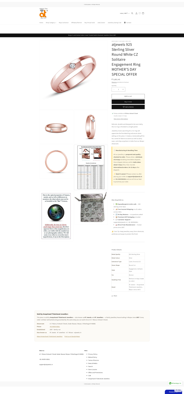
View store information (121, 119)
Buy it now (128, 102)
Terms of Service (93, 360)
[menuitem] (41, 23)
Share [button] (115, 296)
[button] (132, 13)
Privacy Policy (92, 354)
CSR (89, 375)
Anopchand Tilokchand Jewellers (99, 379)
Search (90, 366)
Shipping (114, 82)
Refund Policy (92, 357)
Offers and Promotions (95, 372)
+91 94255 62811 (55, 326)
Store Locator (92, 369)
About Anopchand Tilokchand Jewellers (49, 336)
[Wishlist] (140, 13)
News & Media (92, 363)
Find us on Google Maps (72, 336)
